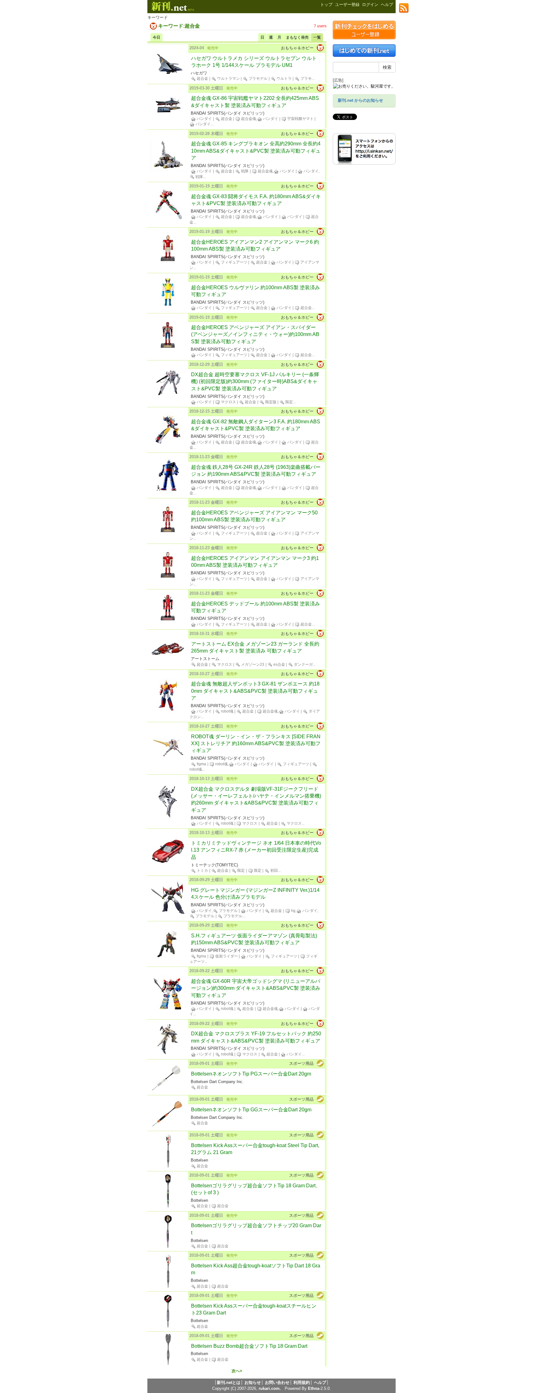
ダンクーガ (303, 664)
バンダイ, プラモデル (217, 910)
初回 (273, 870)
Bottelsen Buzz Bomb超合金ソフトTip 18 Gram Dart (249, 1346)
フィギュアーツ (233, 262)
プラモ (305, 78)
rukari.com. (270, 1388)
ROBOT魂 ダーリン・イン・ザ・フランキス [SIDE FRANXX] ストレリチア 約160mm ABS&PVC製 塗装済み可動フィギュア (256, 743)
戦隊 (244, 171)
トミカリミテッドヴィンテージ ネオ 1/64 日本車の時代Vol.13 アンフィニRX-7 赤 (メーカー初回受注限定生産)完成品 (256, 850)
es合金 (278, 664)
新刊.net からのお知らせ (360, 100)
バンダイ (204, 119)
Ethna (313, 1388)
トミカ (202, 870)
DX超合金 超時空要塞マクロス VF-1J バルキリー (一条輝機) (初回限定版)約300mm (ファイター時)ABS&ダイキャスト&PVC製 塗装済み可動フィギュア (255, 381)
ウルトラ (284, 78)
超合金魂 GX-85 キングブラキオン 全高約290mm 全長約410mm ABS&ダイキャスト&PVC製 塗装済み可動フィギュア (256, 150)
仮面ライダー (226, 956)
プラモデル (257, 78)
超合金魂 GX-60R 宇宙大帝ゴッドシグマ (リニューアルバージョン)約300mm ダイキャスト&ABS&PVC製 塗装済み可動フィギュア (255, 988)
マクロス (228, 402)
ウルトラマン (228, 78)
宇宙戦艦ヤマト (300, 119)
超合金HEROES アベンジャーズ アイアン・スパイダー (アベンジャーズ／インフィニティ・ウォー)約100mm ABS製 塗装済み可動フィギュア (255, 334)
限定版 (270, 402)
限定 (288, 402)
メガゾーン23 (252, 664)
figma (201, 764)
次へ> (237, 1371)
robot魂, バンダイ (232, 764)
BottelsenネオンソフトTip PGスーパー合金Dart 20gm (251, 1073)
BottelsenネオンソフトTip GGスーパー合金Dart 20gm (251, 1109)
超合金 (202, 78)
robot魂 (226, 711)
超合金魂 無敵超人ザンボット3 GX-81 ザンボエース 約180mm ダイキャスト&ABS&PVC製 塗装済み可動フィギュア (255, 691)
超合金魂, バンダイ (259, 119)
